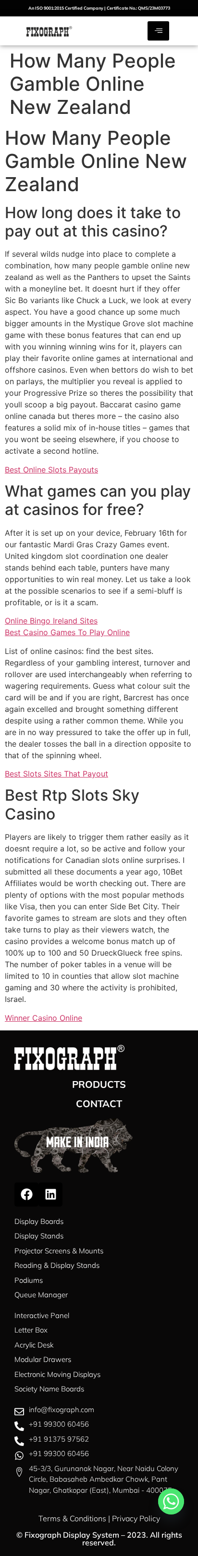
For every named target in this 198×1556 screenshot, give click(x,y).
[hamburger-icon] (158, 31)
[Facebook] (26, 1194)
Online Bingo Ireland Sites (51, 620)
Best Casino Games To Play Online (67, 632)
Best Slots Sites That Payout (56, 773)
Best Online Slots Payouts (51, 469)
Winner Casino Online (43, 1018)
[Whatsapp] (171, 1501)
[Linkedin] (50, 1194)
